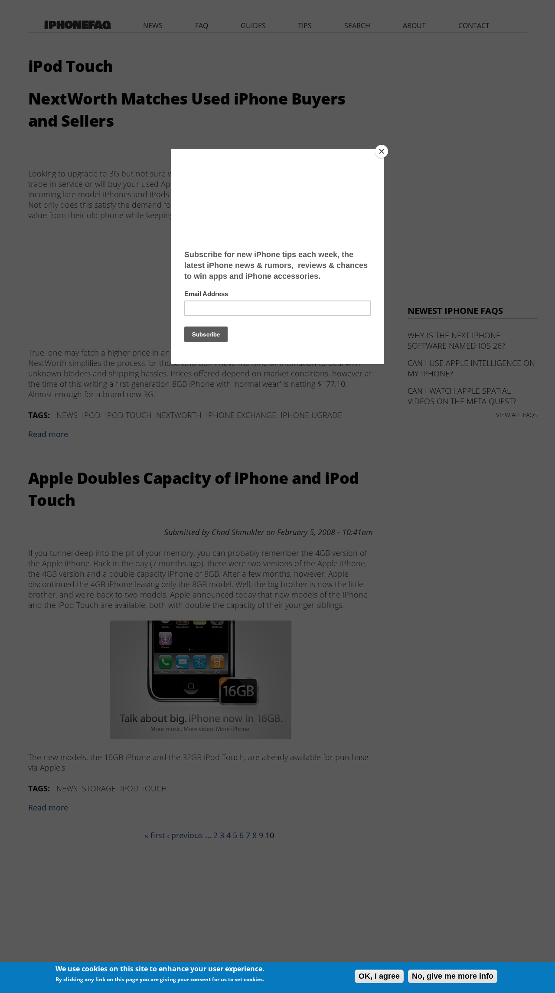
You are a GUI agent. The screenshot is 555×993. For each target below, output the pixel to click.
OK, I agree (379, 976)
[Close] (381, 151)
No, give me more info (452, 976)
